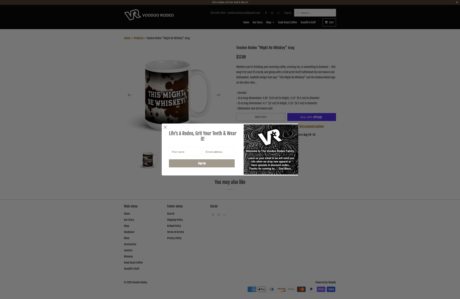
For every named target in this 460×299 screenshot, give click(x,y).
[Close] (165, 127)
